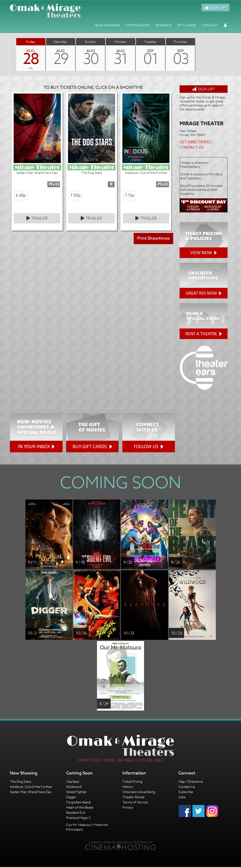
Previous (8, 54)
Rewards (164, 25)
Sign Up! (218, 7)
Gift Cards (186, 25)
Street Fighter (76, 792)
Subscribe (185, 792)
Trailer (39, 218)
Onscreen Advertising (138, 792)
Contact (210, 25)
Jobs (181, 797)
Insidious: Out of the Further (31, 786)
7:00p (75, 195)
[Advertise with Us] (204, 281)
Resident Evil (75, 812)
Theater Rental (133, 797)
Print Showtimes (153, 238)
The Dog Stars (20, 781)
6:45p (21, 195)
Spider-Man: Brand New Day (31, 792)
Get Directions (195, 142)
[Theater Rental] (204, 321)
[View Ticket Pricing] (204, 240)
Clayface (72, 781)
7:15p (129, 195)
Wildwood (73, 786)
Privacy (127, 807)
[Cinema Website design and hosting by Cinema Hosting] (120, 845)
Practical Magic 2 (78, 817)
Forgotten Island (78, 802)
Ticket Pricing (132, 781)
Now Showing (107, 25)
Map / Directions (190, 781)
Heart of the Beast (79, 807)
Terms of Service (135, 802)
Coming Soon (137, 25)
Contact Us (192, 147)
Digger (71, 797)
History (127, 786)
